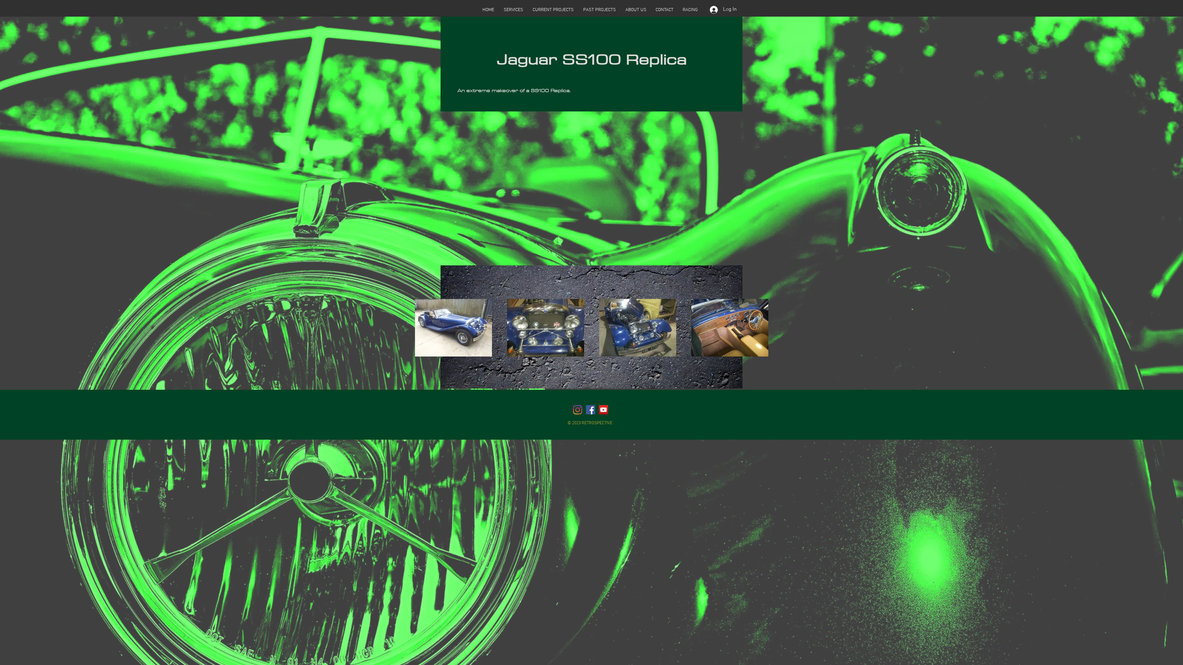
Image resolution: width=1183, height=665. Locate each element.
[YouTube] (603, 409)
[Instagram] (577, 409)
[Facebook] (590, 409)
